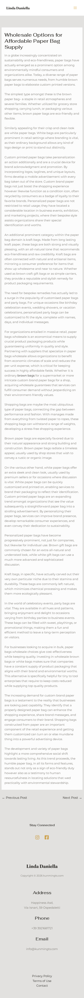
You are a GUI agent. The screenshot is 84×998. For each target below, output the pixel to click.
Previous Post (14, 798)
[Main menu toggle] (75, 8)
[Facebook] (46, 837)
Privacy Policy (42, 976)
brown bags (26, 375)
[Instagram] (37, 837)
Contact (42, 985)
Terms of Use (42, 981)
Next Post (72, 798)
